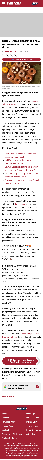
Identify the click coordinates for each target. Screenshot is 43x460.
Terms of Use (32, 426)
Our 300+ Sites (32, 418)
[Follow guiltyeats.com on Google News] (37, 386)
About (4, 414)
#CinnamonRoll (33, 249)
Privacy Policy (8, 426)
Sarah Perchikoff (11, 51)
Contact (5, 418)
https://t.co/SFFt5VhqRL (12, 272)
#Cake (21, 252)
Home (4, 396)
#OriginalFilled (8, 249)
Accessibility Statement (12, 434)
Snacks (11, 396)
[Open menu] (3, 3)
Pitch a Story (31, 422)
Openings (30, 414)
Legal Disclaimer (33, 430)
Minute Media (13, 444)
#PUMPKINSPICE (10, 246)
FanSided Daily (8, 422)
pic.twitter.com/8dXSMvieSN (15, 276)
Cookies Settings (9, 438)
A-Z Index (30, 434)
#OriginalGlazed (9, 252)
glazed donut (19, 204)
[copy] (15, 55)
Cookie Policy (7, 430)
